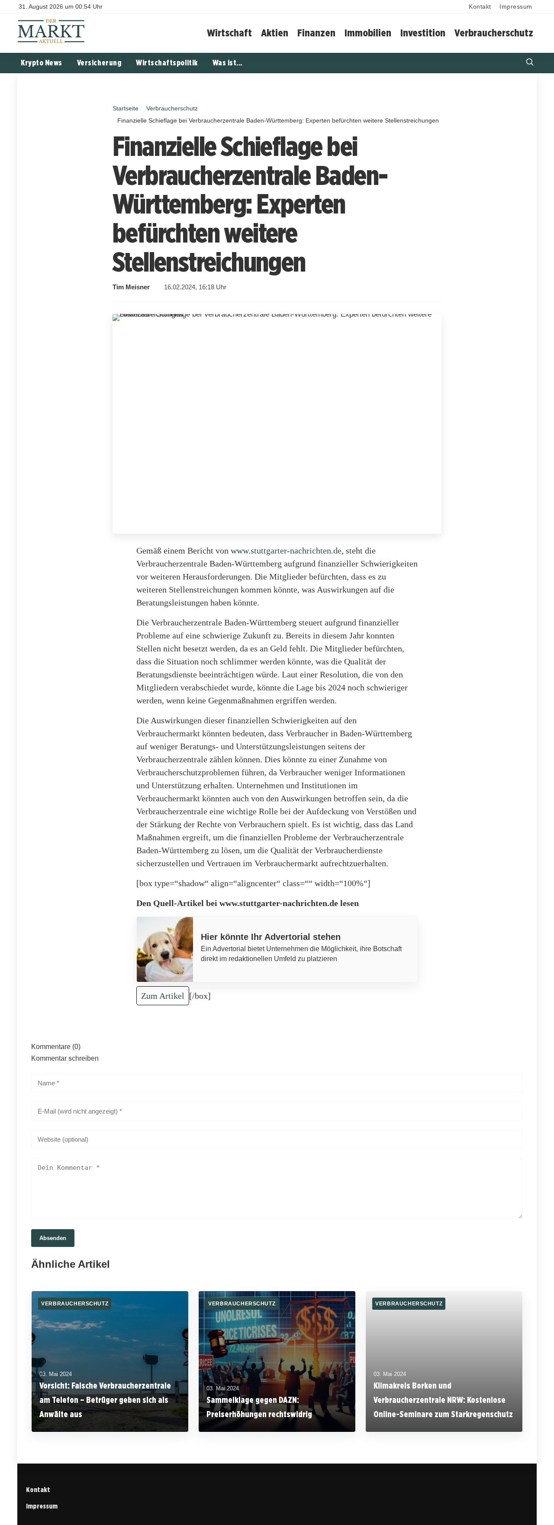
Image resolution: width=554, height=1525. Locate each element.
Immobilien (368, 32)
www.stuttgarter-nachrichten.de (286, 550)
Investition (422, 32)
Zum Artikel (162, 995)
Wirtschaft (229, 32)
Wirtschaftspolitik (167, 62)
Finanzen (316, 32)
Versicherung (99, 62)
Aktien (274, 32)
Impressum (515, 6)
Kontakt (480, 6)
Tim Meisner (131, 287)
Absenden (52, 1238)
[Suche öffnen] (530, 63)
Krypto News (41, 62)
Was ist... (227, 62)
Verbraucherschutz (493, 32)
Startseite (125, 108)
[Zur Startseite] (51, 42)
